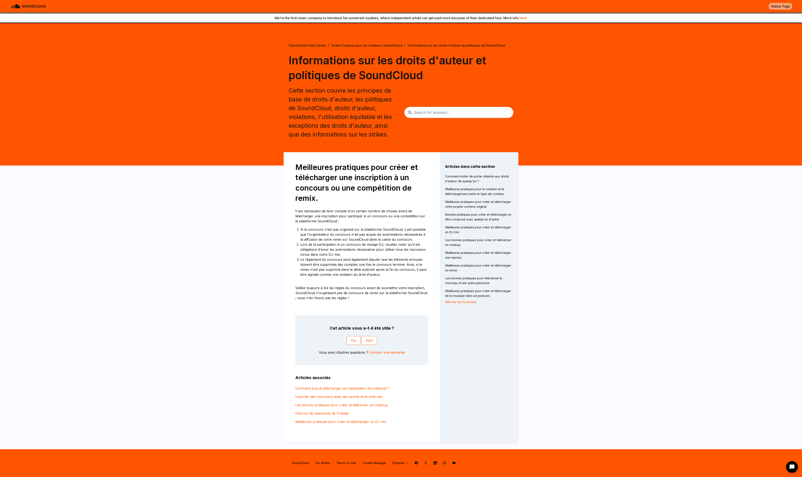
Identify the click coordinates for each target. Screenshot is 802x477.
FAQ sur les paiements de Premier (322, 413)
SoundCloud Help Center (307, 45)
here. (523, 18)
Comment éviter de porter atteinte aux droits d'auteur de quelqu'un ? (477, 178)
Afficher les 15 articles (461, 302)
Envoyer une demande (387, 352)
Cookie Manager (374, 463)
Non (369, 340)
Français (398, 463)
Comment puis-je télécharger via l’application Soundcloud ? (342, 388)
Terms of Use (346, 463)
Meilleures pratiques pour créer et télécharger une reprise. (478, 255)
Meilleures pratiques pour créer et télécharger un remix (478, 267)
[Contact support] (792, 467)
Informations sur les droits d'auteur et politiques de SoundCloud (456, 45)
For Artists (322, 463)
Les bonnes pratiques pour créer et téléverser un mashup (341, 405)
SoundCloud (300, 463)
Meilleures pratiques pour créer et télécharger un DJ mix (340, 422)
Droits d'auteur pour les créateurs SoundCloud (367, 45)
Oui (353, 340)
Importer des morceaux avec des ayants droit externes (338, 397)
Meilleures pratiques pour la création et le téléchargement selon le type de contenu (474, 191)
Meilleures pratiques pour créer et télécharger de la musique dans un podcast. (478, 293)
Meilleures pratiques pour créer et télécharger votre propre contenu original (478, 204)
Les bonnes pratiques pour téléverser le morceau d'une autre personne (473, 280)
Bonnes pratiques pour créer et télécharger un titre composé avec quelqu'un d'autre (478, 217)
